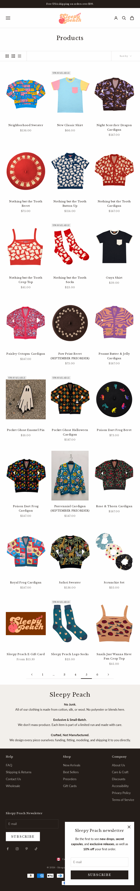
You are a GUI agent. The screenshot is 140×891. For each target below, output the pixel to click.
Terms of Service (123, 800)
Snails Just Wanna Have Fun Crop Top (114, 656)
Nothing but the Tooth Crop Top (25, 280)
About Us (118, 765)
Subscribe (99, 875)
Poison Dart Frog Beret (114, 430)
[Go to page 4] (31, 674)
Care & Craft (120, 772)
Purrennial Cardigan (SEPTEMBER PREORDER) (70, 508)
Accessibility (120, 786)
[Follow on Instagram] (17, 849)
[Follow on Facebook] (7, 849)
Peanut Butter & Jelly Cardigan (114, 356)
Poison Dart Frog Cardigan (26, 508)
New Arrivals (71, 765)
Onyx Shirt (114, 277)
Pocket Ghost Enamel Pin (26, 430)
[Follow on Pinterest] (26, 849)
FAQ (9, 765)
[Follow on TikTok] (36, 849)
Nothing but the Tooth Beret (25, 203)
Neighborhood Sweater (25, 125)
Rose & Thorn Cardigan (114, 506)
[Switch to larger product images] (7, 56)
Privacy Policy (121, 793)
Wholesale (13, 786)
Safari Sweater (70, 582)
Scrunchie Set (114, 582)
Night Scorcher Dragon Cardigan (114, 127)
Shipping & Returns (18, 772)
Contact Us (13, 779)
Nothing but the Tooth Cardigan (114, 203)
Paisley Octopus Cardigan (25, 353)
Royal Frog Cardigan (26, 582)
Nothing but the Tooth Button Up (70, 203)
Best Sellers (71, 772)
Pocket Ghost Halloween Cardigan (70, 432)
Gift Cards (70, 786)
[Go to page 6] (108, 674)
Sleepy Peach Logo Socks (70, 654)
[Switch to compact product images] (19, 56)
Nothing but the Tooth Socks (70, 280)
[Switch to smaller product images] (13, 56)
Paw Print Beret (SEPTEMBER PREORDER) (70, 356)
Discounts (118, 779)
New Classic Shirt (70, 125)
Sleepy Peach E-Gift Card (26, 654)
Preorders (69, 779)
